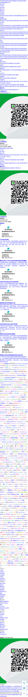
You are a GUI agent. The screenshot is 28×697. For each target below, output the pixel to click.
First (9, 504)
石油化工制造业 (13, 81)
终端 (10, 448)
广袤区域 (8, 83)
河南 (13, 444)
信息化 (23, 549)
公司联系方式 (3, 216)
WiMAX (1, 551)
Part (26, 383)
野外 (10, 518)
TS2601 (16, 435)
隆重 (17, 474)
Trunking (1, 502)
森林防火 (15, 410)
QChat (10, 492)
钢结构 (12, 553)
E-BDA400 (15, 434)
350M (10, 393)
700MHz (3, 534)
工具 (25, 387)
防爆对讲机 (21, 444)
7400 (9, 486)
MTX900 (25, 373)
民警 (8, 458)
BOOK (18, 462)
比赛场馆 (2, 596)
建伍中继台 (14, 438)
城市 (8, 474)
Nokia (13, 375)
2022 (12, 430)
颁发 (12, 516)
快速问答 (7, 84)
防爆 (10, 484)
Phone (5, 371)
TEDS (9, 494)
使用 (4, 462)
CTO (1, 426)
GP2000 (8, 516)
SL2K (24, 484)
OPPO (10, 506)
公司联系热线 (3, 141)
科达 (2, 510)
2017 (13, 385)
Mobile (1, 522)
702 (16, 419)
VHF (4, 425)
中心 (4, 553)
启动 (21, 500)
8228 (15, 423)
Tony (1, 397)
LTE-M (3, 442)
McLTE (1, 514)
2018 (16, 375)
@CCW (17, 373)
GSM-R (10, 500)
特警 (5, 528)
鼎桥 (11, 409)
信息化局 (20, 490)
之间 (25, 466)
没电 (16, 516)
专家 (25, 542)
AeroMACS (24, 498)
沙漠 (13, 484)
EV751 (7, 367)
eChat (23, 516)
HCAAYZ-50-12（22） (3, 429)
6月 (7, 551)
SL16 (24, 546)
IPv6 (13, 413)
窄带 (25, 456)
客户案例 (2, 7)
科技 (25, 460)
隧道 (18, 81)
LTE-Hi (7, 538)
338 (18, 375)
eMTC (11, 412)
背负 (14, 488)
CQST (12, 486)
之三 (20, 448)
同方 (17, 365)
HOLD (20, 512)
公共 (9, 551)
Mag (2, 524)
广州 (15, 490)
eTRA (12, 557)
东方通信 (10, 458)
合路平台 (2, 572)
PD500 (11, 383)
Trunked (18, 538)
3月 (3, 472)
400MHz (10, 365)
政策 (16, 508)
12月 (11, 565)
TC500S (2, 409)
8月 (7, 454)
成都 (16, 466)
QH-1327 (5, 456)
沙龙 (19, 559)
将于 (7, 549)
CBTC (15, 536)
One (16, 544)
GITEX (5, 512)
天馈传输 (2, 575)
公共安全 (21, 81)
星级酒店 (2, 590)
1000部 (4, 436)
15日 (1, 431)
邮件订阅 (2, 632)
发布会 (18, 482)
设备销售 (18, 421)
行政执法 (8, 446)
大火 (15, 534)
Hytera (11, 526)
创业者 (3, 496)
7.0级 (10, 542)
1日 (24, 462)
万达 (18, 476)
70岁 (14, 512)
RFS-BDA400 (20, 409)
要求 (9, 536)
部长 (2, 480)
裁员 (21, 484)
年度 (4, 544)
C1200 (14, 389)
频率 (1, 504)
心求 (24, 468)
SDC (13, 462)
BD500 (13, 399)
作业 (5, 536)
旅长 (7, 559)
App (0, 480)
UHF (24, 504)
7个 (22, 482)
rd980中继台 (17, 500)
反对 (19, 468)
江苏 (6, 391)
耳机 (9, 522)
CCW (8, 423)
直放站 (25, 417)
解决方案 (2, 9)
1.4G (21, 434)
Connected (15, 551)
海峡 (1, 494)
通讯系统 (4, 561)
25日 (21, 423)
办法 (8, 544)
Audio (25, 480)
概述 (21, 547)
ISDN (19, 528)
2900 (25, 415)
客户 (10, 488)
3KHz (21, 538)
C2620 (16, 502)
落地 (1, 518)
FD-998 (12, 405)
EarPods (21, 391)
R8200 (11, 512)
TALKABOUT (2, 413)
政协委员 (21, 534)
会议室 (10, 528)
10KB (24, 512)
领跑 (13, 440)
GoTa (23, 464)
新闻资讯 (7, 86)
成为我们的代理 (23, 86)
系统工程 (11, 474)
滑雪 (26, 468)
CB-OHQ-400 (18, 427)
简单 (15, 522)
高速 (8, 466)
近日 (10, 544)
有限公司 (19, 532)
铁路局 (13, 377)
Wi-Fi (4, 421)
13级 (15, 448)
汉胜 (25, 474)
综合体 (8, 476)
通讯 (22, 561)
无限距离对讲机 (19, 542)
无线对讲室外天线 (3, 449)
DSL (14, 510)
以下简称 (24, 506)
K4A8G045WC (14, 369)
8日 (26, 438)
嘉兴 (11, 555)
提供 (4, 397)
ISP (14, 460)
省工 (12, 538)
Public (9, 430)
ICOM (17, 391)
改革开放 (10, 439)
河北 (15, 468)
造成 (4, 480)
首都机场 (12, 435)
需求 (10, 470)
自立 (1, 446)
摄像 (25, 508)
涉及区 (17, 561)
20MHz (16, 371)
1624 (24, 409)
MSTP (2, 532)
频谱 (20, 549)
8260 (1, 434)
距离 (18, 506)
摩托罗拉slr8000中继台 (22, 367)
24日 (3, 522)
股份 (10, 464)
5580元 (18, 448)
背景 (10, 536)
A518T (2, 423)
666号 (23, 397)
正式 (10, 462)
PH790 (21, 544)
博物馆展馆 (2, 595)
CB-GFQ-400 (19, 405)
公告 (26, 476)
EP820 (8, 514)
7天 (8, 518)
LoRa (20, 415)
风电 (6, 565)
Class (19, 425)
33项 (20, 429)
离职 (5, 530)
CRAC (23, 532)
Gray (8, 432)
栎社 (20, 563)
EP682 (26, 444)
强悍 (11, 534)
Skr (10, 438)
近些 (21, 478)
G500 (15, 532)
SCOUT (18, 508)
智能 (7, 419)
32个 (21, 427)
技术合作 (2, 84)
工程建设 (11, 559)
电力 (27, 401)
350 (18, 379)
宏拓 (3, 381)
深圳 (21, 518)
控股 (26, 555)
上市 (5, 492)
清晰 (25, 540)
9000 (1, 391)
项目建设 (12, 395)
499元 (25, 458)
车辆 (24, 444)
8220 (26, 484)
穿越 (22, 494)
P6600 (16, 405)
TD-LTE (2, 492)
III (9, 524)
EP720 (8, 555)
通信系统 (12, 363)
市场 (0, 520)
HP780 (5, 399)
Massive (24, 538)
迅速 (22, 472)
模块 (23, 526)
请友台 (13, 520)
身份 (1, 526)
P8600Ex (2, 383)
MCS (26, 472)
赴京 (4, 391)
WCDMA (17, 393)
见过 (5, 524)
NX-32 (7, 417)
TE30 (2, 528)
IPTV (13, 367)
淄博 (5, 474)
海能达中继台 (22, 379)
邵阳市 (2, 500)
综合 (10, 460)
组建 (7, 492)
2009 (1, 421)
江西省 (15, 456)
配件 (22, 563)
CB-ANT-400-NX (6, 385)
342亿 (12, 401)
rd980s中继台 (17, 395)
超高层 (1, 585)
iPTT (21, 462)
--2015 (7, 403)
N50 (2, 478)
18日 (11, 444)
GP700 (10, 510)
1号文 (1, 456)
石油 (8, 488)
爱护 (2, 547)
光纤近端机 (4, 431)
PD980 (2, 466)
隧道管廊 (2, 586)
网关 (4, 510)
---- (25, 528)
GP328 (10, 375)
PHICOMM (16, 387)
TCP (21, 468)
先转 (26, 486)
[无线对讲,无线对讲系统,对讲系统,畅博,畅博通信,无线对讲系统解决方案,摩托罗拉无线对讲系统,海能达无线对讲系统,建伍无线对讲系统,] (14, 2)
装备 (6, 522)
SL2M (9, 395)
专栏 (24, 502)
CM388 (22, 510)
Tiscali (20, 540)
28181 (17, 472)
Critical (20, 557)
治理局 (25, 448)
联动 (12, 532)
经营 (7, 460)
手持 (14, 538)
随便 (25, 516)
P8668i (22, 460)
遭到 (11, 540)
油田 (12, 480)
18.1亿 (3, 565)
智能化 (18, 498)
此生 (20, 553)
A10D (1, 538)
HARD (1, 508)
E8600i (5, 494)
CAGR (26, 504)
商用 (14, 563)
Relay (20, 393)
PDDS (25, 520)
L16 (18, 540)
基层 (16, 555)
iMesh (11, 407)
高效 (23, 536)
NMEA (16, 528)
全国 (4, 488)
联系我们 (2, 14)
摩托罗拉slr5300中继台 (9, 381)
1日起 (19, 436)
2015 (22, 486)
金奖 (26, 544)
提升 (19, 439)
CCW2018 (17, 377)
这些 (14, 514)
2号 (12, 504)
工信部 (9, 456)
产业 (7, 407)
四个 (9, 549)
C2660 (4, 516)
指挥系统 (21, 413)
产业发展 (4, 504)
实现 (27, 381)
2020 (16, 460)
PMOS (15, 540)
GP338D (25, 425)
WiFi (16, 397)
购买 (27, 563)
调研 (4, 405)
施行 (13, 508)
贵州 (1, 363)
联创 (0, 427)
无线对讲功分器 (8, 377)
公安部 (25, 488)
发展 (13, 446)
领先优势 (2, 4)
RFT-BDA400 (20, 417)
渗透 (21, 559)
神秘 (23, 500)
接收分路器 (24, 492)
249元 (14, 559)
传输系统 (25, 449)
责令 (6, 486)
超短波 (9, 482)
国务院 (5, 526)
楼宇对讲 (10, 419)
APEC (11, 399)
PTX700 (9, 397)
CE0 (27, 421)
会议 (16, 486)
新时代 (2, 464)
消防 (16, 524)
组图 (23, 565)
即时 (21, 502)
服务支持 (2, 10)
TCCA (1, 373)
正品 (25, 563)
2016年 (22, 442)
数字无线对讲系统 (21, 694)
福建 (17, 534)
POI (15, 385)
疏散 (5, 446)
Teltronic (19, 419)
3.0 (9, 407)
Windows (8, 508)
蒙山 (20, 524)
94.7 (25, 482)
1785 (24, 427)
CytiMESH (3, 419)
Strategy (8, 435)
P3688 (1, 506)
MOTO (20, 387)
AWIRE (9, 490)
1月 (23, 478)
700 (27, 436)
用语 (1, 490)
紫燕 (12, 472)
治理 (13, 536)
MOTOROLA (7, 520)
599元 (6, 480)
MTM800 (16, 496)
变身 (7, 449)
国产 (3, 476)
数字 (10, 387)
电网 (20, 397)
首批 (5, 547)
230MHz (7, 405)
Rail (11, 508)
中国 (7, 438)
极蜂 (26, 412)
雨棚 (15, 498)
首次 (2, 482)
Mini (1, 405)
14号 (5, 563)
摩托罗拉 (2, 458)
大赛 (19, 446)
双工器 (12, 510)
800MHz (8, 391)
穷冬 (23, 476)
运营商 (25, 401)
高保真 (16, 444)
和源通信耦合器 (17, 407)
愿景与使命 (12, 86)
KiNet (10, 403)
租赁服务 (22, 84)
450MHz (2, 387)
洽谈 (18, 565)
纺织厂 (22, 456)
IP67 (8, 412)
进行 (4, 470)
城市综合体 (2, 583)
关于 (7, 504)
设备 (9, 452)
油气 (13, 500)
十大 (2, 555)
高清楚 (25, 440)
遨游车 (12, 387)
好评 (12, 551)
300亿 (24, 559)
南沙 (25, 490)
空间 (22, 480)
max (8, 470)
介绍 (20, 565)
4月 (6, 500)
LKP (17, 464)
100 (1, 438)
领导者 (15, 452)
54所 (9, 557)
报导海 (18, 470)
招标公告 (23, 430)
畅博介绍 (2, 86)
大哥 (17, 526)
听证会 (20, 385)
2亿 (8, 399)
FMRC (24, 399)
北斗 (16, 522)
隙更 (2, 427)
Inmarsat (13, 373)
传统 (26, 429)
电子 (15, 553)
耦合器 (20, 530)
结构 (4, 478)
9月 (19, 460)
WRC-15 (18, 536)
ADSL (20, 526)
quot (9, 417)
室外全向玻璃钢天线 (16, 449)
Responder (3, 542)
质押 (8, 444)
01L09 (23, 415)
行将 (14, 565)
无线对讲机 (11, 468)
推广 (7, 496)
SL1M (22, 426)
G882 (16, 417)
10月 (20, 466)
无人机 (1, 516)
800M (24, 470)
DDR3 (10, 426)
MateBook (7, 389)
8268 (22, 401)
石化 (3, 494)
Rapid (13, 544)
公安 (15, 383)
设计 (15, 474)
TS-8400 (2, 460)
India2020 (21, 551)
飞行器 (11, 514)
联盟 (15, 504)
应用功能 (2, 578)
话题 (16, 454)
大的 (19, 494)
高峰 (18, 494)
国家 (5, 423)
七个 (1, 565)
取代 (5, 551)
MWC (8, 442)
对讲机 (3, 365)
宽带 (10, 498)
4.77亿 (10, 367)
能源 (7, 510)
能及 (19, 478)
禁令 (12, 518)
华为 (17, 446)
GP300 (24, 421)
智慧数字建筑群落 (4, 81)
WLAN (1, 417)
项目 (22, 438)
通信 (8, 371)
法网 (2, 561)
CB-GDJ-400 (5, 433)
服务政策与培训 (15, 84)
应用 (14, 412)
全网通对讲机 (2, 369)
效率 (9, 561)
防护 (10, 496)
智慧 (13, 383)
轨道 (24, 555)
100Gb (22, 393)
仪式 (17, 557)
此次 (2, 484)
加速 (4, 482)
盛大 (7, 536)
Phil (24, 412)
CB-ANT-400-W (5, 393)
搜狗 (4, 555)
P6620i (1, 472)
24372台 (4, 417)
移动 (4, 502)
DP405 (9, 413)
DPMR (17, 385)
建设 (21, 440)
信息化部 (7, 462)
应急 (24, 423)
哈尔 (3, 559)
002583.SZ (12, 371)
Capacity (2, 377)
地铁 (13, 448)
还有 (22, 504)
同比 (13, 534)
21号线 (11, 432)
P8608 (2, 399)
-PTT (19, 514)
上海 (23, 524)
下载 (10, 84)
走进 (11, 524)
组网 (7, 524)
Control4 (7, 528)
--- (21, 526)
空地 (16, 530)
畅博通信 (6, 363)
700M (18, 502)
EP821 (15, 379)
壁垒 (3, 438)
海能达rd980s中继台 (11, 421)
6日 (23, 557)
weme (14, 526)
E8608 (23, 381)
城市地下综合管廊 (4, 608)
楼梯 (7, 482)
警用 (5, 472)
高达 (16, 482)
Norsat (3, 468)
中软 (3, 363)
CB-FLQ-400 (17, 413)
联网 (15, 484)
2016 (19, 403)
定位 (7, 553)
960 (4, 514)
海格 (24, 438)
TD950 (13, 397)
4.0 (11, 476)
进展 (3, 498)
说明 (24, 494)
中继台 (1, 570)
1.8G (23, 407)
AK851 (25, 534)
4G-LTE (20, 383)
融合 (7, 464)
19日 (17, 423)
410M (17, 518)
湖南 (2, 512)
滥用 (22, 520)
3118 (3, 440)
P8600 (7, 383)
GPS (6, 468)
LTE (15, 464)
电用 (14, 458)
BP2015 (25, 454)
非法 (21, 395)
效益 (8, 409)
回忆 (15, 547)
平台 (9, 401)
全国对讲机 (10, 563)
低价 (15, 494)
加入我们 (17, 86)
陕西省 (8, 547)
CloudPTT (3, 407)
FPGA (12, 522)
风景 (20, 472)
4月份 (7, 512)
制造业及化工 (3, 591)
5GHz (19, 433)
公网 (23, 540)
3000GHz (3, 549)
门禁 (22, 528)
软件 (24, 446)
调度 (7, 365)
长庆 (16, 510)
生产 (18, 504)
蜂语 (23, 452)
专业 (18, 486)
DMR (5, 410)
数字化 (5, 506)
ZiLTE (25, 391)
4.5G (25, 553)
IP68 (2, 530)
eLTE (13, 393)
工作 (12, 561)
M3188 (1, 486)
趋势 (9, 530)
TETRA (14, 365)
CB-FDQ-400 (20, 458)
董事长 (19, 399)
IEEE (7, 502)
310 (21, 470)
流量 (7, 451)
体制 (11, 446)
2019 (11, 389)
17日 (23, 472)
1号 (18, 415)
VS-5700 (20, 373)
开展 (20, 498)
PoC (7, 425)
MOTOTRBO (9, 379)
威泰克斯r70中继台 (11, 427)
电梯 (12, 482)
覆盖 (20, 506)
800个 (18, 431)
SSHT (24, 544)
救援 (5, 557)
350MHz (2, 367)
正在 (24, 486)
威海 (15, 462)
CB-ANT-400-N (23, 419)
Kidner (18, 369)
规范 (4, 538)
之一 (5, 476)
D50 (3, 508)
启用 (2, 444)
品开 (24, 561)
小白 (25, 536)
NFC (11, 454)
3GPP (15, 367)
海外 (13, 528)
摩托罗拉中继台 (21, 522)
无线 (5, 383)
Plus (14, 472)
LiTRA (7, 397)
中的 (3, 526)
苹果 (11, 546)
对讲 (5, 428)
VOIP (5, 401)
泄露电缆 (15, 403)
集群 (13, 547)
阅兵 (19, 546)
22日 (19, 486)
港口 (1, 470)
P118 (1, 553)
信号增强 (2, 573)
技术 (24, 369)
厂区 (2, 563)
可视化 (12, 488)
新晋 (25, 524)
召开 (5, 532)
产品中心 (2, 5)
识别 (12, 498)
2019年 (5, 518)
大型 (8, 439)
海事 (23, 466)
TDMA (7, 387)
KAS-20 (13, 423)
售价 (22, 446)
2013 (26, 365)
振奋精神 (2, 452)
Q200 (8, 534)
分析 (13, 555)
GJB (15, 518)
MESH (1, 371)
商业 (2, 536)
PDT (1, 448)
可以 (12, 530)
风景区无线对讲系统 (15, 442)
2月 (11, 417)
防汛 (16, 399)
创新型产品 (2, 580)
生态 (15, 506)
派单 (10, 553)
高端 (16, 440)
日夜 (12, 496)
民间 (16, 363)
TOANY (1, 415)
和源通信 (15, 478)
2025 (1, 454)
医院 (1, 593)
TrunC (23, 373)
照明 (17, 514)
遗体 (15, 432)
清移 (2, 520)
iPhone (17, 412)
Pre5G (10, 502)
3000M (6, 413)
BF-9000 (24, 530)
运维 (9, 565)
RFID (15, 430)
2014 (22, 514)
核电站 (13, 466)
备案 (20, 561)
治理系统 (2, 375)
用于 (8, 484)
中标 (4, 490)
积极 (18, 516)
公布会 (20, 476)
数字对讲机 (9, 478)
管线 (16, 549)
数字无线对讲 (20, 363)
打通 (14, 524)
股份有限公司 (10, 415)
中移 (23, 387)
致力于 (12, 391)
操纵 (5, 559)
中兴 (17, 383)
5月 (20, 504)
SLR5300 (21, 365)
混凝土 (21, 431)
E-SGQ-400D (7, 373)
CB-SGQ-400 (22, 371)
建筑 (19, 492)
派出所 (7, 542)
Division (20, 454)
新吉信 (16, 401)
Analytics (20, 412)
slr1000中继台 (23, 403)
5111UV (24, 389)
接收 (17, 524)
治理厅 (14, 476)
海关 (26, 522)
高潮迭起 (14, 470)
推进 (19, 401)
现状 (14, 516)
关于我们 (2, 12)
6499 (5, 425)
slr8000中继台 (20, 488)
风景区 (1, 598)
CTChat (22, 369)
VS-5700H (23, 375)
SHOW (13, 542)
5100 (8, 512)
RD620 (14, 425)
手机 (20, 456)
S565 (17, 559)
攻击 (20, 516)
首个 (1, 442)
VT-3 (21, 407)
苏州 (25, 395)
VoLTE (20, 389)
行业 (7, 498)
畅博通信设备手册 (18, 381)
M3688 (24, 385)
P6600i (7, 375)
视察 (15, 557)
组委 (7, 557)
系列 (23, 518)
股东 (18, 544)
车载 (12, 494)
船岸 (26, 518)
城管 (7, 448)
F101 (16, 488)
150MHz (2, 403)
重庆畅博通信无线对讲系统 (6, 148)
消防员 (4, 448)
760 (14, 407)
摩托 (23, 542)
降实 (17, 512)
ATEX (13, 502)
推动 (11, 456)
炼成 (1, 557)
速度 (18, 553)
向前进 (26, 478)
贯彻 (5, 498)
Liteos (26, 502)
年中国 (19, 480)
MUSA (10, 480)
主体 (24, 551)
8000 (13, 417)
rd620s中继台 (15, 492)
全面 (24, 514)
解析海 (17, 520)
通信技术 (21, 377)
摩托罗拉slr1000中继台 (5, 540)
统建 (20, 496)
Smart (8, 532)
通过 (17, 565)
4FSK (23, 508)
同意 (8, 526)
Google (2, 401)
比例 (16, 563)
